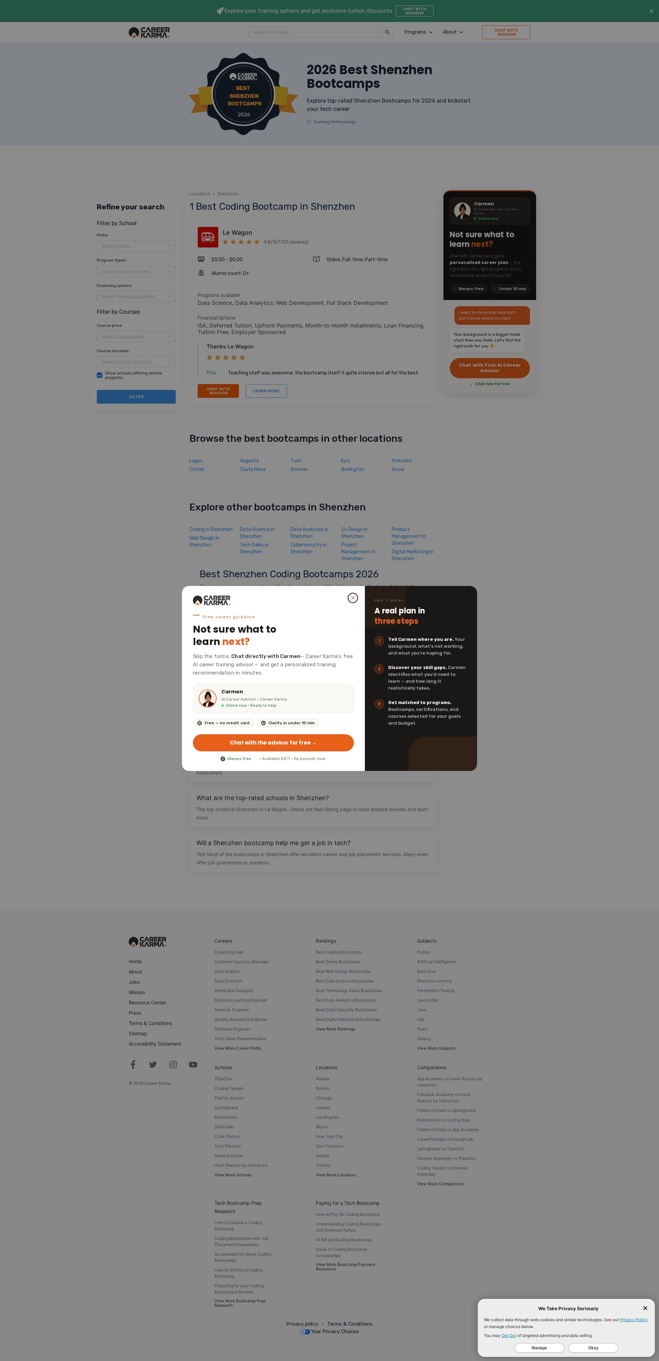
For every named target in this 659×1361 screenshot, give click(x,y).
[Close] (353, 598)
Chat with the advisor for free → (273, 742)
